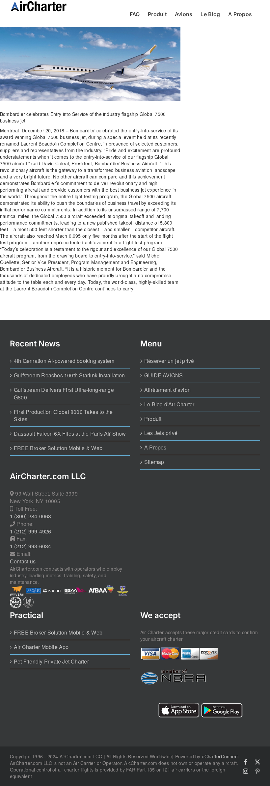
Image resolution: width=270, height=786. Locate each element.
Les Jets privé (160, 433)
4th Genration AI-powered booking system (64, 361)
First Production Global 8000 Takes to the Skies (63, 415)
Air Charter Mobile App (41, 647)
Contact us (23, 561)
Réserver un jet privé (169, 361)
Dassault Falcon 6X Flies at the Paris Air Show (70, 433)
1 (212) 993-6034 (30, 546)
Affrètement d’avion (167, 389)
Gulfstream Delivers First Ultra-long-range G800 (64, 393)
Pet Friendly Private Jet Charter (51, 661)
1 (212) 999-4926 (30, 531)
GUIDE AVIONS (163, 375)
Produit (152, 418)
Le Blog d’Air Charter (169, 404)
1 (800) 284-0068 (30, 516)
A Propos (155, 447)
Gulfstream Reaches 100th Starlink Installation (69, 375)
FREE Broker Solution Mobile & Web (58, 448)
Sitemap (154, 462)
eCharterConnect (220, 756)
